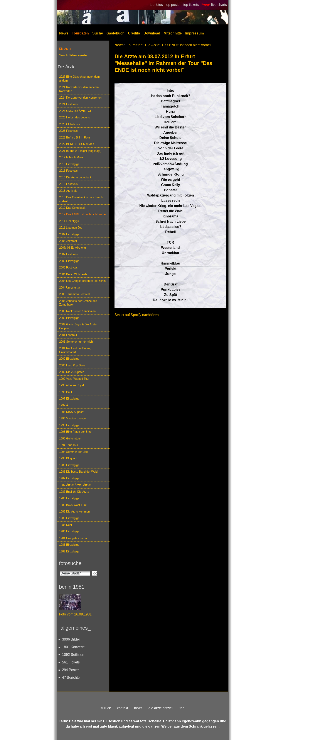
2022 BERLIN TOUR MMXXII (77, 144)
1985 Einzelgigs (69, 518)
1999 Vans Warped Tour (74, 378)
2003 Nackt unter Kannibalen (77, 311)
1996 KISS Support (71, 412)
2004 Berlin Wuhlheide (73, 274)
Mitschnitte (173, 33)
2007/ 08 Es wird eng (72, 247)
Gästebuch (115, 33)
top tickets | (192, 5)
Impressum (194, 33)
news (138, 708)
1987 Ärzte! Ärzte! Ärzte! (75, 485)
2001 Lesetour (68, 335)
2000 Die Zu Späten (71, 372)
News (63, 33)
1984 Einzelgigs (69, 531)
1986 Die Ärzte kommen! (75, 511)
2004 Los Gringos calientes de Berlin (82, 280)
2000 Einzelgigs (69, 358)
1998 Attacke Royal (71, 385)
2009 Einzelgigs (69, 234)
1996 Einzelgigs (69, 425)
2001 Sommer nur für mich (76, 341)
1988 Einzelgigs (69, 465)
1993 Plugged (67, 458)
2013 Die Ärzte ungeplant (75, 177)
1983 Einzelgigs (69, 544)
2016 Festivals (68, 170)
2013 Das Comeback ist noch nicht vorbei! (81, 199)
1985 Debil (65, 524)
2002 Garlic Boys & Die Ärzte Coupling (77, 326)
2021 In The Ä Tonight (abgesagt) (80, 150)
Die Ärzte (65, 48)
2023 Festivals (68, 130)
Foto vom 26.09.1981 (75, 614)
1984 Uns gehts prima (73, 538)
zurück (106, 708)
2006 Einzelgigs (69, 261)
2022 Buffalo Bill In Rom (74, 137)
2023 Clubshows (69, 124)
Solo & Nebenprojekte (73, 55)
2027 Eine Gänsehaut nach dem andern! (79, 78)
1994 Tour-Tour (68, 445)
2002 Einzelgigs (69, 318)
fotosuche (70, 563)
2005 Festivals (68, 267)
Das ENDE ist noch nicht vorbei (186, 45)
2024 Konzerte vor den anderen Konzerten (79, 88)
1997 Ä (63, 405)
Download (151, 33)
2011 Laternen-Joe (70, 227)
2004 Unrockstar (69, 287)
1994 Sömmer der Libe (73, 451)
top (182, 708)
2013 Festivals (68, 184)
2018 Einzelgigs (69, 164)
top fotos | (157, 5)
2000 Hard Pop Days (72, 365)
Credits (134, 33)
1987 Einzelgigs (69, 478)
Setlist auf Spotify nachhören (137, 315)
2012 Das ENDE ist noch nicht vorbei (82, 214)
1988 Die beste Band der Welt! (78, 471)
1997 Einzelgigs (69, 398)
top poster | (174, 5)
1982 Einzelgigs (69, 551)
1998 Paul (65, 392)
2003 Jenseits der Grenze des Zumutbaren (78, 302)
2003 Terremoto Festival (74, 294)
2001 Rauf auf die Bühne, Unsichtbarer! (75, 350)
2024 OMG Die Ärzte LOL (75, 111)
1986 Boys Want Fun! (73, 505)
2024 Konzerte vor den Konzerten (80, 97)
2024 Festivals (68, 104)
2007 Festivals (68, 254)
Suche (97, 33)
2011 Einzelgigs (69, 221)
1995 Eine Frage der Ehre (75, 431)
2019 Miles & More (71, 157)
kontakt (122, 708)
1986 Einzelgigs (69, 498)
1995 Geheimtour (70, 438)
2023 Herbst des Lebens (74, 117)
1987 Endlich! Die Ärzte (74, 491)
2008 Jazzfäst (68, 241)
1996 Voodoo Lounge (72, 418)
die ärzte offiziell (160, 708)
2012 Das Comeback (72, 207)
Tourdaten (80, 33)
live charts (219, 5)
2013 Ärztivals (68, 190)
